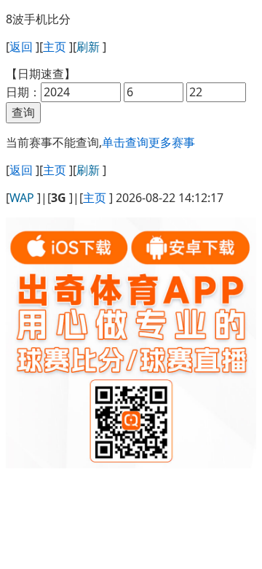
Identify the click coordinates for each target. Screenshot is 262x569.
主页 (54, 47)
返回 (21, 47)
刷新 (88, 47)
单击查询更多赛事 (148, 142)
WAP (21, 198)
